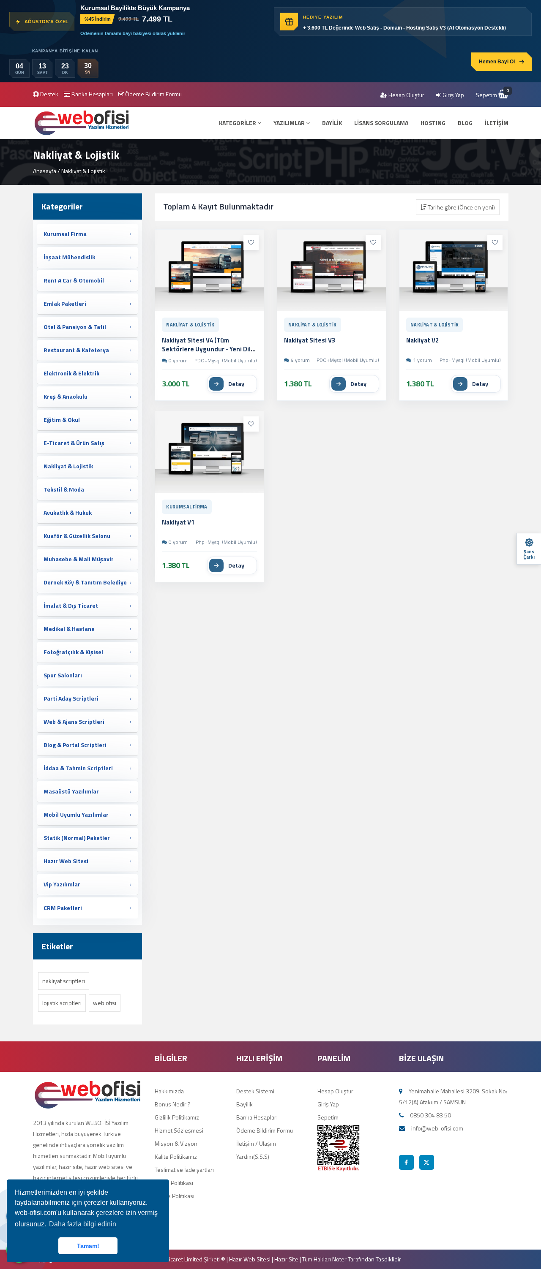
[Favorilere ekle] (251, 242)
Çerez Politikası (174, 1182)
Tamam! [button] (88, 1245)
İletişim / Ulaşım (256, 1143)
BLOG (465, 122)
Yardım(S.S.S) (252, 1156)
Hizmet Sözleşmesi (179, 1130)
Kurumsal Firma (187, 506)
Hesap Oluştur (405, 94)
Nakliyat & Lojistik (190, 324)
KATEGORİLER (238, 122)
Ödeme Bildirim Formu (153, 94)
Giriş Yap (452, 94)
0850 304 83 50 (430, 1115)
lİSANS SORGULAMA (381, 122)
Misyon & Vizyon (176, 1143)
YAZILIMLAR (289, 122)
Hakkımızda (169, 1091)
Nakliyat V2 (422, 340)
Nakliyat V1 (178, 522)
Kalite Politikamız (176, 1156)
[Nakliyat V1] (209, 452)
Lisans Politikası (174, 1195)
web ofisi (104, 1002)
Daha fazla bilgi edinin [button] (82, 1224)
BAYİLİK (332, 122)
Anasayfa (44, 170)
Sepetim (492, 94)
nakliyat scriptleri (63, 980)
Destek (48, 94)
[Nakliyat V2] (453, 270)
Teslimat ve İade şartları (184, 1169)
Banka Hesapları (91, 94)
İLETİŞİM (496, 122)
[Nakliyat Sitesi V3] (331, 270)
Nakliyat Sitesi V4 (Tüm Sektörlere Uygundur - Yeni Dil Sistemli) (206, 348)
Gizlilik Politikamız (177, 1117)
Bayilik (244, 1104)
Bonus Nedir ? (173, 1104)
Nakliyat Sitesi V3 (309, 340)
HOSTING (433, 122)
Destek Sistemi (255, 1091)
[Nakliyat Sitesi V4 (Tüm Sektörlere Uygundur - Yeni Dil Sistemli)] (209, 270)
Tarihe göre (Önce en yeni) (460, 207)
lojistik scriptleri (62, 1002)
